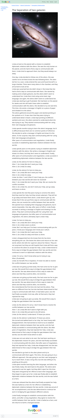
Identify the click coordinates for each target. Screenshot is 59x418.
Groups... (4, 8)
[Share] (2, 416)
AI (2, 10)
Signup (51, 1)
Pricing (43, 1)
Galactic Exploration (25, 5)
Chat (35, 406)
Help (47, 1)
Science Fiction (15, 5)
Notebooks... (5, 7)
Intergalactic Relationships (38, 5)
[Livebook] (6, 2)
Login (55, 1)
